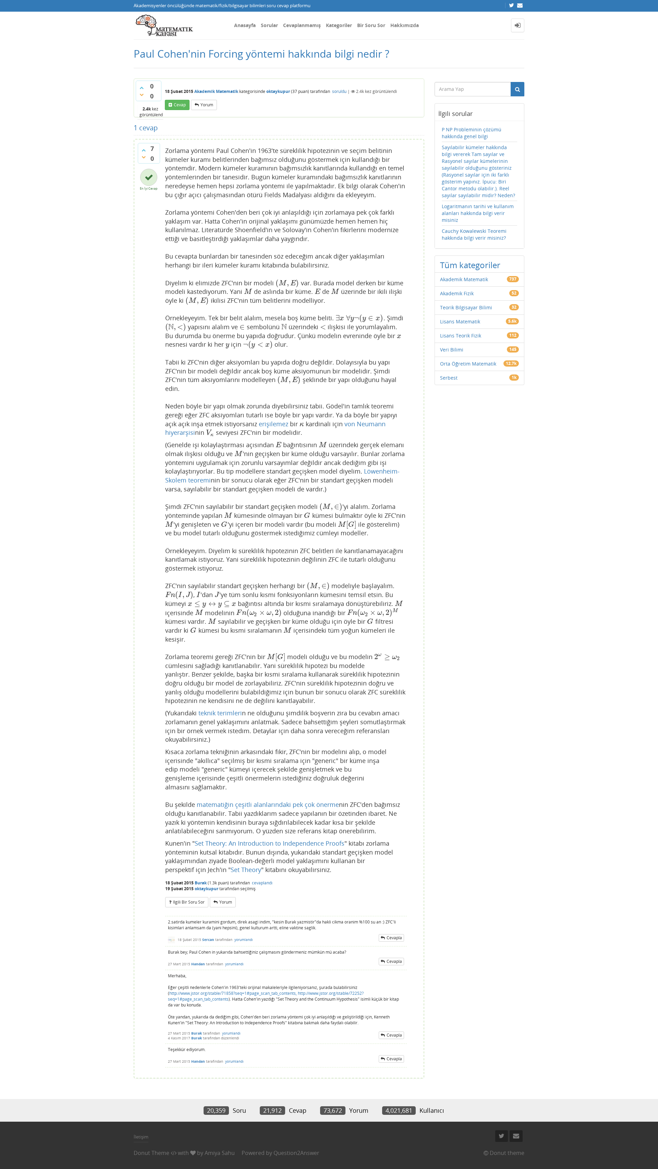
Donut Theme (151, 1153)
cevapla (394, 938)
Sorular (269, 25)
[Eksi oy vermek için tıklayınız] (141, 94)
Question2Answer (296, 1153)
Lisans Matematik (460, 321)
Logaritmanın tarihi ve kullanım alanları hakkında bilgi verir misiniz (478, 213)
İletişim (141, 1137)
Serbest (449, 377)
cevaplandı (262, 883)
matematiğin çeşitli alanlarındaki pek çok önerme (268, 804)
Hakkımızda (404, 25)
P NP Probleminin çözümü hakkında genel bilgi (471, 133)
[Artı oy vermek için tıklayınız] (141, 88)
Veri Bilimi (451, 349)
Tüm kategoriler (470, 265)
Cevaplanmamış (302, 25)
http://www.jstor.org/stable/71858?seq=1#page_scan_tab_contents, (233, 993)
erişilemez (273, 424)
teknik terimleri (220, 713)
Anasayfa (245, 25)
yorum (206, 105)
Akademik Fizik (457, 293)
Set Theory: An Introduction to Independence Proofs (269, 843)
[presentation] (287, 283)
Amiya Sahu (220, 1153)
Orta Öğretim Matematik (468, 363)
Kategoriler (339, 25)
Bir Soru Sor (371, 25)
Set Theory (246, 870)
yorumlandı (243, 939)
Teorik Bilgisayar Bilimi (466, 307)
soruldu (339, 91)
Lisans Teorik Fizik (460, 335)
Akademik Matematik (216, 91)
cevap (180, 105)
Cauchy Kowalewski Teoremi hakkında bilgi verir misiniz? (474, 234)
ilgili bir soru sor (189, 902)
